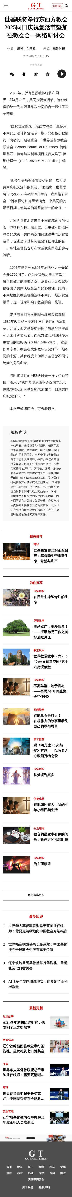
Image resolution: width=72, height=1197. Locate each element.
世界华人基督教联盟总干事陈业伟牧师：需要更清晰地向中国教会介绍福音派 (23, 1073)
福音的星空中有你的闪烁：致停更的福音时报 (51, 837)
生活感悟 (39, 828)
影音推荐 (39, 739)
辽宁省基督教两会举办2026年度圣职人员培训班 (23, 1119)
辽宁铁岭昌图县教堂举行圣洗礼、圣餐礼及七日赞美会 (23, 1048)
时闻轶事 (39, 709)
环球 (36, 544)
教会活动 (8, 1040)
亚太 (5, 1063)
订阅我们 (57, 5)
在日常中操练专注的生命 (51, 599)
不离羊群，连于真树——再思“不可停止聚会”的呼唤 (50, 691)
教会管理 (8, 1111)
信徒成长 (39, 591)
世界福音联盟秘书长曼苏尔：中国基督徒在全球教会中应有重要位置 (23, 1097)
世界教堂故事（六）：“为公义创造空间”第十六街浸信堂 (51, 661)
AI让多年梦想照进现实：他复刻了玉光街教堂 (24, 1025)
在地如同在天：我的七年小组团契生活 (51, 807)
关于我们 (27, 1187)
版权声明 (44, 1187)
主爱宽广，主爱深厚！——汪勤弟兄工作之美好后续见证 (51, 632)
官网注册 (55, 248)
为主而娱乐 (42, 864)
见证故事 (39, 620)
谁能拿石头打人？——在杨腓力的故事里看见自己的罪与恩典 (51, 721)
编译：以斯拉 (26, 48)
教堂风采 (39, 650)
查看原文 (48, 409)
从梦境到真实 (44, 775)
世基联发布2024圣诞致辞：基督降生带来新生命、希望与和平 (51, 555)
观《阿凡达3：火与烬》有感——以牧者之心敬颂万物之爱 (51, 750)
